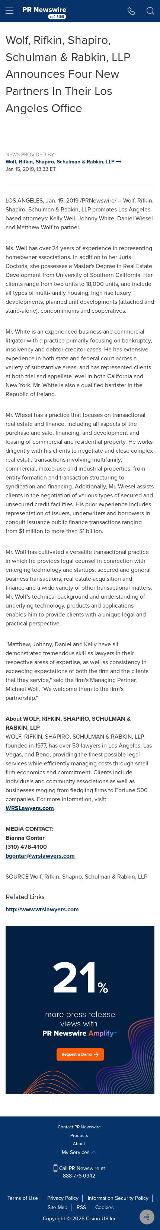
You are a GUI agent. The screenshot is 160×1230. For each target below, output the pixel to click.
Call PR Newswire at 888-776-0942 (81, 1172)
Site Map (57, 1207)
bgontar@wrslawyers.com (40, 855)
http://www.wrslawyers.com (42, 909)
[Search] (150, 11)
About (79, 1143)
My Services (76, 1152)
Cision (93, 1219)
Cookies (104, 1207)
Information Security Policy (118, 1198)
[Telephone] (131, 11)
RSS (81, 1207)
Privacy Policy (63, 1198)
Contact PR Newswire (79, 1127)
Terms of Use (22, 1198)
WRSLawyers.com (30, 808)
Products (79, 1135)
